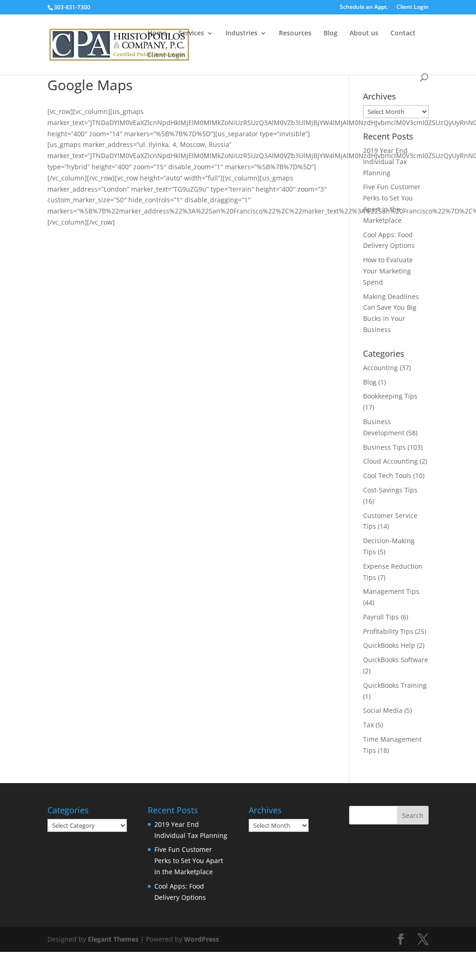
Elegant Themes (113, 939)
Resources (295, 33)
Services (191, 33)
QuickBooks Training (395, 685)
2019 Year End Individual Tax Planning (385, 161)
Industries (241, 33)
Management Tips (391, 591)
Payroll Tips (381, 616)
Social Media (383, 710)
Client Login (413, 7)
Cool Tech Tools (387, 475)
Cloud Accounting (390, 461)
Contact (403, 33)
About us (364, 33)
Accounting (380, 367)
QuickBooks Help (389, 645)
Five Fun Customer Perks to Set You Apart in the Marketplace (188, 860)
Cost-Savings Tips (390, 489)
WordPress (201, 939)
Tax (368, 724)
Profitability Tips (388, 631)
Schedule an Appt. (364, 7)
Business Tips (384, 447)
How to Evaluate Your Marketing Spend (388, 270)
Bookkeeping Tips (390, 396)
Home (156, 33)
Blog (330, 33)
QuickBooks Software (395, 659)
